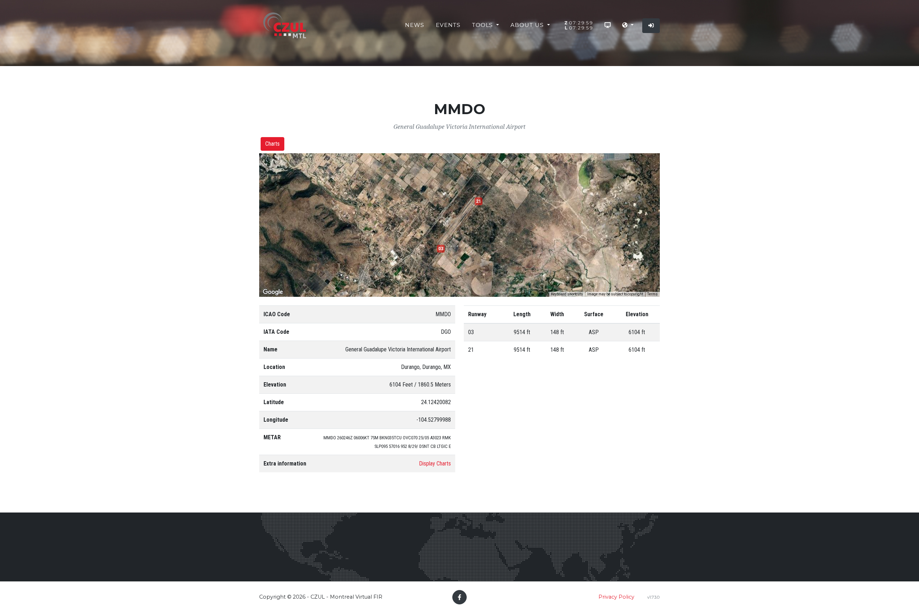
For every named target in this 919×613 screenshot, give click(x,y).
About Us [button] (528, 25)
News (414, 25)
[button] (627, 25)
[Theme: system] (608, 25)
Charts (272, 143)
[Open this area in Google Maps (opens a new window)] (273, 292)
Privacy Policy (616, 597)
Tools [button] (483, 25)
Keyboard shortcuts (567, 294)
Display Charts (435, 463)
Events (448, 25)
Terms (652, 294)
